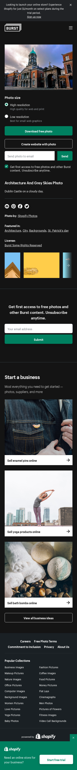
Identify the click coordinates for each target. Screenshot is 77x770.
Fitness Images (47, 715)
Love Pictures (12, 709)
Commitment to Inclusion (24, 646)
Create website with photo (38, 143)
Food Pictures (47, 679)
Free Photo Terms (45, 640)
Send (64, 155)
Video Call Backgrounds (52, 721)
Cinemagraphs (47, 697)
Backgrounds (37, 230)
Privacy (49, 646)
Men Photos (46, 703)
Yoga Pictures (12, 715)
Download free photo (38, 130)
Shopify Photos (27, 215)
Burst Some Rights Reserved (23, 244)
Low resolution (19, 116)
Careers (25, 640)
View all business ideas (39, 617)
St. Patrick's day (58, 230)
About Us (63, 646)
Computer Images (15, 691)
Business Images (14, 667)
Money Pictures (48, 685)
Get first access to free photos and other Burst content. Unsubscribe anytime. (40, 168)
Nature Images (13, 679)
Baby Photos (12, 721)
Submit (38, 339)
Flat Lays (44, 691)
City (25, 230)
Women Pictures (14, 703)
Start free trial (56, 759)
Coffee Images (47, 673)
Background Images (16, 697)
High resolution (20, 105)
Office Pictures (13, 685)
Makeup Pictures (14, 673)
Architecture (13, 230)
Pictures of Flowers (50, 709)
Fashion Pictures (48, 667)
